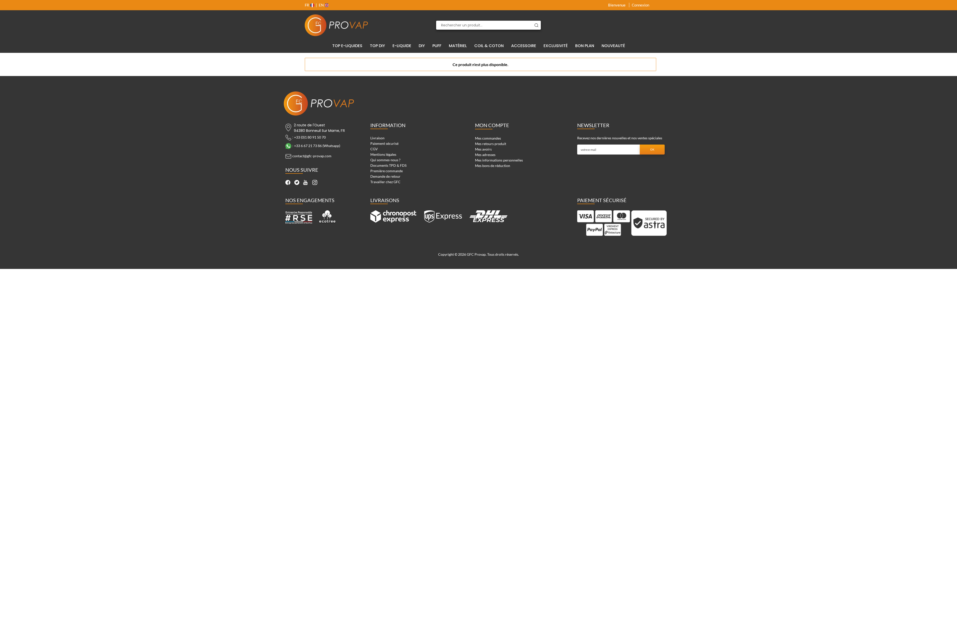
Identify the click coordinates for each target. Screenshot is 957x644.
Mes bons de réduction (492, 165)
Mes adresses (485, 155)
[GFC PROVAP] (336, 25)
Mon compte (492, 125)
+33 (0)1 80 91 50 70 (310, 137)
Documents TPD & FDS (388, 165)
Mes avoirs (483, 149)
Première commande (386, 171)
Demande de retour (385, 176)
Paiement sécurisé (384, 143)
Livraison (377, 138)
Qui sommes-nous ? (385, 160)
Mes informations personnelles (499, 160)
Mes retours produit (490, 144)
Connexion (640, 5)
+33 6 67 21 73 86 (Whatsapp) (317, 146)
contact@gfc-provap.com (311, 156)
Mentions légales (383, 154)
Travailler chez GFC (385, 182)
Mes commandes (488, 138)
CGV (374, 149)
